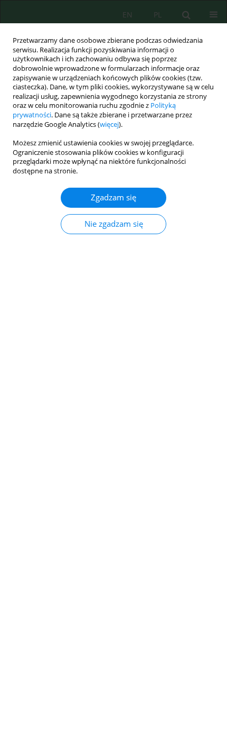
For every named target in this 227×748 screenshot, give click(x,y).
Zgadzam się (113, 197)
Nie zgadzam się (113, 223)
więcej (109, 124)
